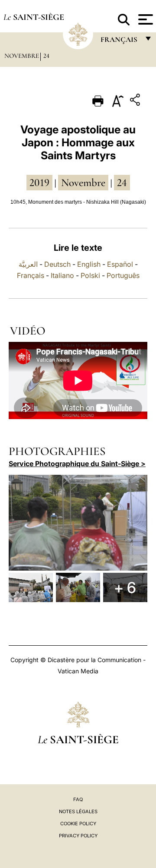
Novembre (21, 56)
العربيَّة (28, 264)
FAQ (78, 799)
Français (30, 275)
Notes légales (78, 811)
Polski (90, 275)
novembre (83, 182)
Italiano (62, 275)
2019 (39, 182)
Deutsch (57, 264)
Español (120, 264)
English (89, 264)
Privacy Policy (78, 836)
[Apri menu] (144, 19)
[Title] (136, 101)
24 (46, 56)
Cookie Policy (78, 824)
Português (123, 275)
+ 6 (125, 587)
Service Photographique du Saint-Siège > (77, 463)
